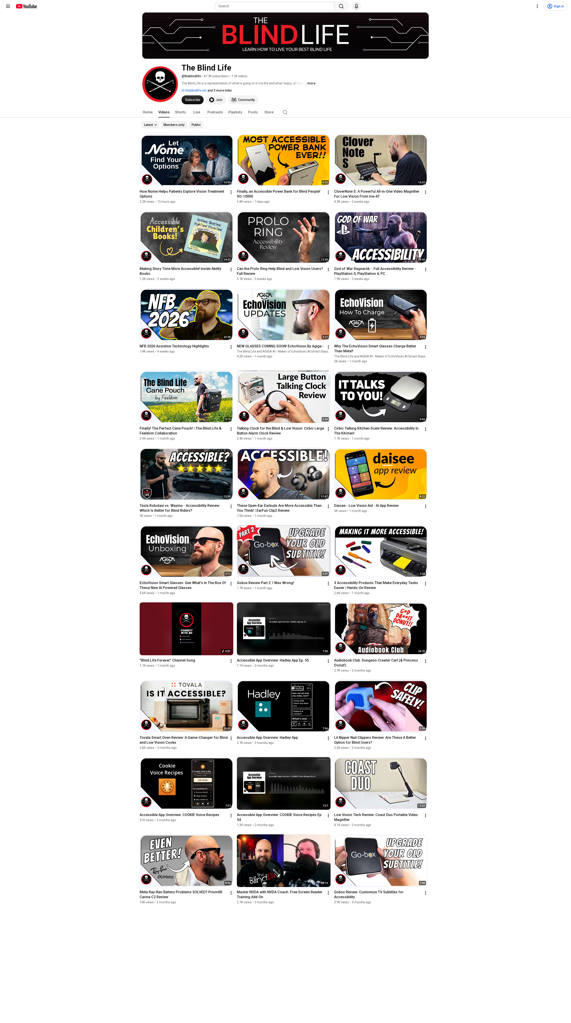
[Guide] (8, 6)
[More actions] (231, 192)
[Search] (341, 6)
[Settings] (537, 6)
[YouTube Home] (26, 6)
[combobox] (275, 6)
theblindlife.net (196, 90)
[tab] (147, 112)
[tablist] (285, 112)
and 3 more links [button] (219, 90)
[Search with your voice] (356, 6)
